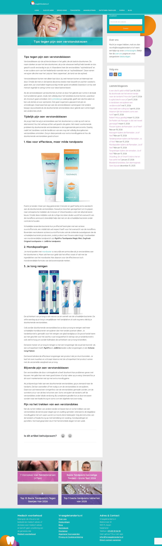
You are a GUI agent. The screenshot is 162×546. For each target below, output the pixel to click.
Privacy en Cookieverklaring (71, 537)
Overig (122, 10)
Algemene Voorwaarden (69, 534)
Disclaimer (63, 531)
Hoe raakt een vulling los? (119, 108)
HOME (37, 10)
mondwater (47, 251)
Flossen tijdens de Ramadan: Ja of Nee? (125, 127)
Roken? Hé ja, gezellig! (118, 117)
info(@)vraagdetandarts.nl (111, 537)
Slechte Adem (48, 10)
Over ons (62, 519)
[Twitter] (120, 74)
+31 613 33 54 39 (114, 531)
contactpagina (130, 50)
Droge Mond (62, 10)
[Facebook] (111, 74)
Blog (130, 10)
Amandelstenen (89, 10)
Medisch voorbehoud (27, 534)
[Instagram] (115, 74)
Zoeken (125, 28)
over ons (118, 53)
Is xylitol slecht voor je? (118, 99)
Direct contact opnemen (110, 540)
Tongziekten (75, 10)
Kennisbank (63, 528)
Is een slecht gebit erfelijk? (119, 90)
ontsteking (56, 99)
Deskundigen (64, 522)
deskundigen (125, 56)
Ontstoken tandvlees (107, 10)
